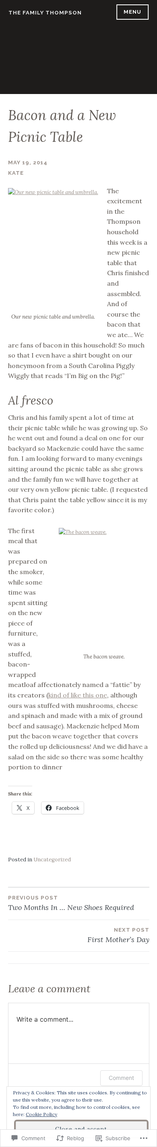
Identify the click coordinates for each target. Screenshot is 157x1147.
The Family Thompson (45, 13)
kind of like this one (77, 695)
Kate (16, 173)
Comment (121, 1077)
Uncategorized (52, 859)
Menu (132, 12)
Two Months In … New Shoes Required (71, 903)
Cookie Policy (41, 1114)
